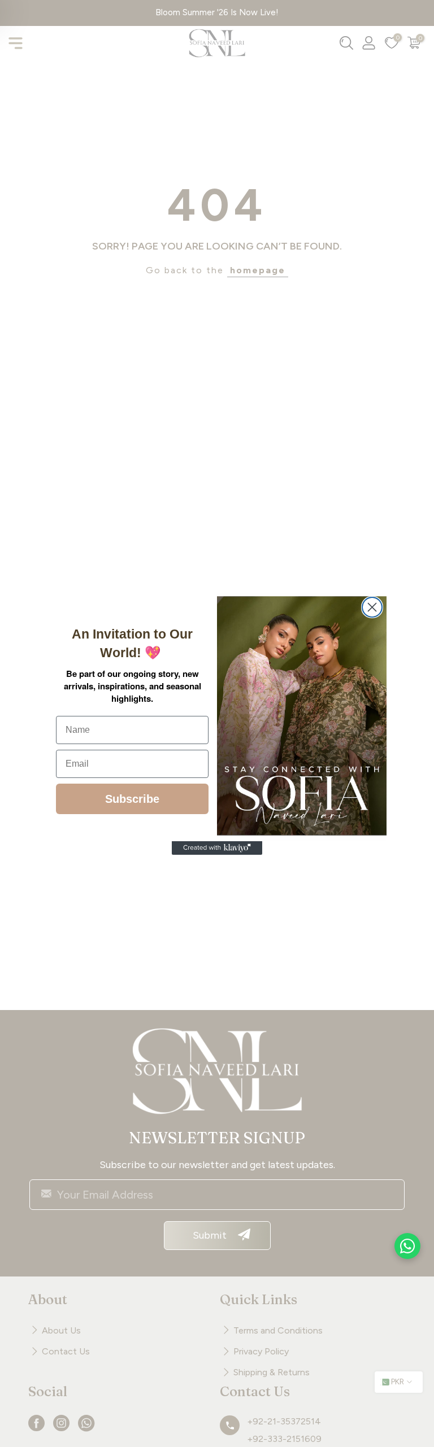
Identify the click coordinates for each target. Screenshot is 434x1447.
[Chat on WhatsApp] (407, 1246)
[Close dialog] (372, 607)
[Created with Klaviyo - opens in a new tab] (217, 848)
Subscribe (132, 799)
